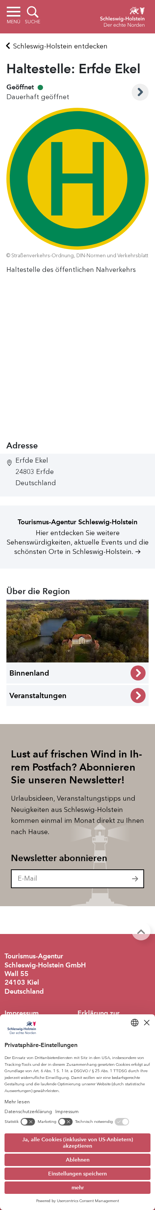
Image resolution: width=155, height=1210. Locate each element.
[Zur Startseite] (122, 16)
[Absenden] (135, 878)
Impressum (22, 1013)
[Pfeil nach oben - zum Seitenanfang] (141, 931)
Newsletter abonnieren (59, 858)
